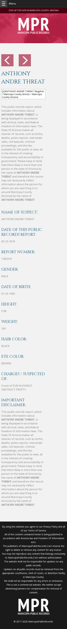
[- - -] (3, 3)
